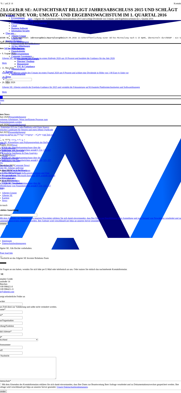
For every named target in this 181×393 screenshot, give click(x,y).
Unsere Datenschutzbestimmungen (72, 387)
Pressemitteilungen (17, 117)
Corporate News (21, 165)
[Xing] (1, 97)
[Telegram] (0, 97)
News (14, 145)
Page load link (6, 253)
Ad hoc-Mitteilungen (19, 42)
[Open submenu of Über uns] (15, 34)
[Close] (1, 256)
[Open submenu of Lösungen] (16, 16)
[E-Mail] (2, 97)
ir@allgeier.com (7, 291)
